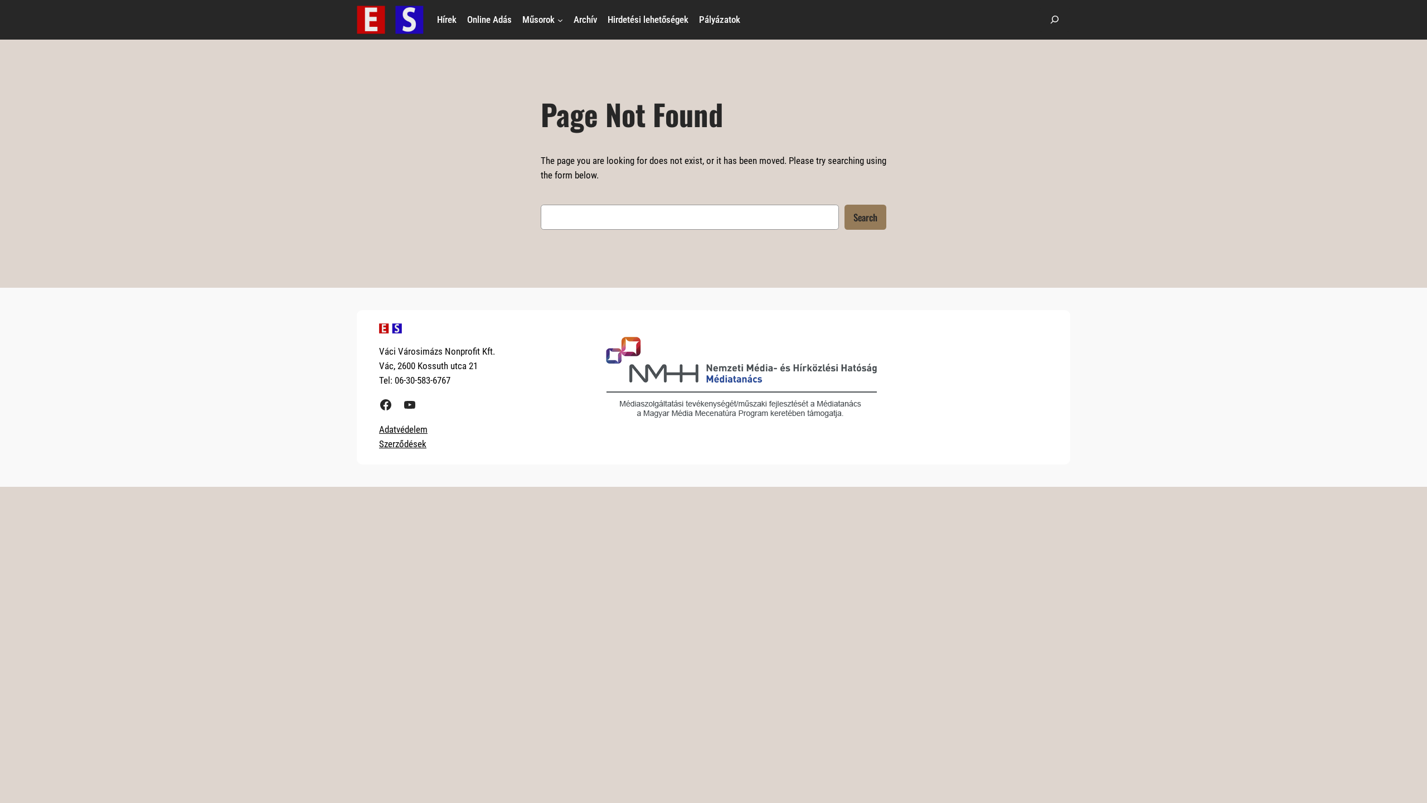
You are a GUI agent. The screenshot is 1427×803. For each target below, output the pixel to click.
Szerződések (402, 443)
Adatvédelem (403, 429)
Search (865, 217)
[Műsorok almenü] (560, 19)
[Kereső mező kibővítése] (1054, 20)
